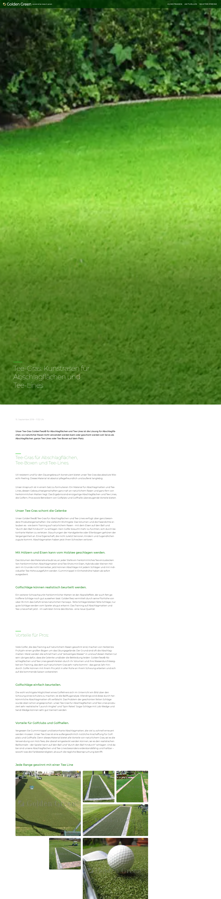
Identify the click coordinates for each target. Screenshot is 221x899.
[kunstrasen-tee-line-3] (48, 803)
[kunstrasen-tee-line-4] (115, 820)
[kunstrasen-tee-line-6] (65, 853)
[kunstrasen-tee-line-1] (132, 786)
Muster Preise (208, 4)
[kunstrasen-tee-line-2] (98, 786)
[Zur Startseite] (17, 4)
